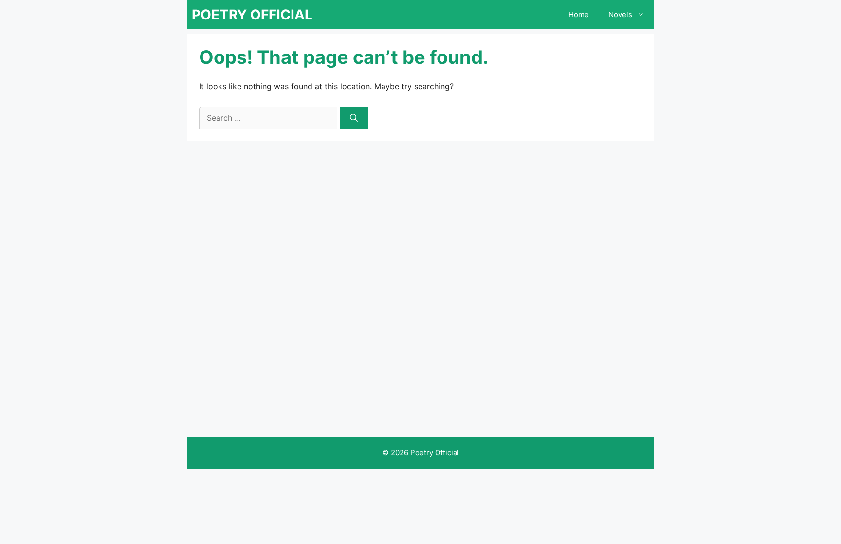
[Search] (354, 118)
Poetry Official (252, 14)
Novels (620, 14)
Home (578, 14)
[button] (643, 14)
